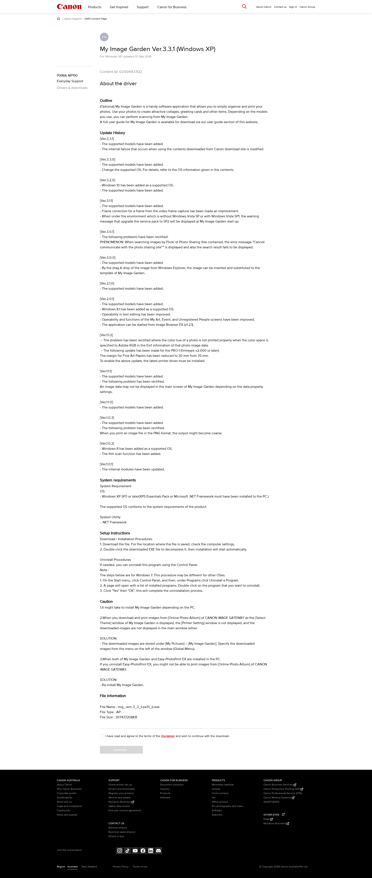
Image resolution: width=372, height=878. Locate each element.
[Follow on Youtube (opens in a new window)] (135, 851)
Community (63, 810)
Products (94, 7)
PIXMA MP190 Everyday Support (70, 78)
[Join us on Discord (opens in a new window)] (158, 851)
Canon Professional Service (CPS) (283, 793)
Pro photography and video (227, 806)
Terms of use (140, 866)
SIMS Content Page (96, 19)
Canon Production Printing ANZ (282, 789)
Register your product (121, 793)
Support (143, 7)
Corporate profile (66, 793)
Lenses (216, 789)
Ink (213, 797)
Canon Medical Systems (278, 797)
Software (165, 797)
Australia (72, 866)
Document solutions (172, 784)
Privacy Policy (121, 866)
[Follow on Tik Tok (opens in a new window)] (127, 851)
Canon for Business (171, 7)
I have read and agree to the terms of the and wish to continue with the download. (167, 736)
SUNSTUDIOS (271, 802)
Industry (165, 789)
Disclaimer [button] (168, 736)
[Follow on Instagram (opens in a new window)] (119, 851)
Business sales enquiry (121, 832)
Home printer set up (120, 784)
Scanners (217, 814)
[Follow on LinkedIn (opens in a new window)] (150, 851)
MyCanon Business (120, 802)
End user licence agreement (124, 810)
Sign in (293, 7)
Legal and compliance (69, 806)
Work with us (64, 802)
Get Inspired (119, 7)
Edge (267, 819)
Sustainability (64, 797)
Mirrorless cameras (223, 784)
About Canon (64, 784)
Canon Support (73, 19)
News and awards (67, 814)
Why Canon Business (69, 789)
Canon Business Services (279, 784)
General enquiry (117, 827)
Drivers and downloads (121, 789)
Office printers (220, 802)
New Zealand (89, 866)
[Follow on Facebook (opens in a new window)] (143, 851)
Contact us (280, 7)
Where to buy (116, 836)
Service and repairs (119, 797)
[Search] (244, 6)
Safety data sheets (119, 806)
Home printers (220, 793)
